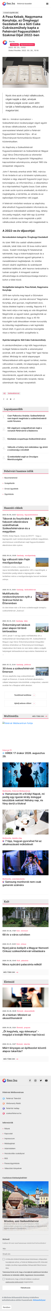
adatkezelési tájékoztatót (14, 1282)
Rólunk (7, 1128)
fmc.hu (12, 41)
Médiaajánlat (9, 1143)
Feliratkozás (25, 1288)
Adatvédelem (9, 1148)
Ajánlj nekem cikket (22, 703)
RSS (6, 1158)
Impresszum (9, 1138)
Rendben (6, 1307)
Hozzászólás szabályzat (14, 1153)
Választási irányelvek (13, 1168)
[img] (8, 3)
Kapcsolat (8, 1133)
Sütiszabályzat (39, 1300)
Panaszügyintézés (12, 1163)
